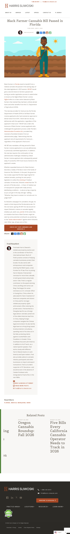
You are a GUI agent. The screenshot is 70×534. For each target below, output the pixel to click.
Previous (2, 446)
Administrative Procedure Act (13, 131)
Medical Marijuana (18, 402)
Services (18, 12)
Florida (17, 84)
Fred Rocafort (29, 32)
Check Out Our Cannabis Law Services (21, 228)
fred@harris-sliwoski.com (23, 388)
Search (59, 12)
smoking (22, 180)
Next (69, 446)
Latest (27, 12)
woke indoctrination (15, 219)
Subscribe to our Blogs (46, 500)
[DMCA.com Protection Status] (8, 514)
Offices (36, 12)
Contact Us (47, 12)
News (29, 402)
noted (27, 182)
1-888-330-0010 (35, 1)
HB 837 (29, 89)
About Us (8, 12)
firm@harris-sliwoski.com (50, 1)
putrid (22, 212)
